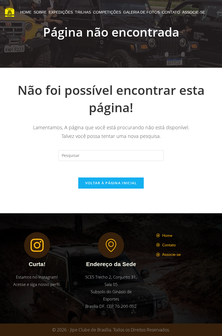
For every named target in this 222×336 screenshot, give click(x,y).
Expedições (61, 12)
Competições (107, 12)
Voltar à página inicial (111, 182)
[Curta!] (37, 245)
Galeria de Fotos (141, 12)
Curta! (37, 264)
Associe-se (193, 12)
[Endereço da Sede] (111, 245)
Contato (171, 12)
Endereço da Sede (111, 264)
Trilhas (83, 12)
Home (25, 12)
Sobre (40, 12)
